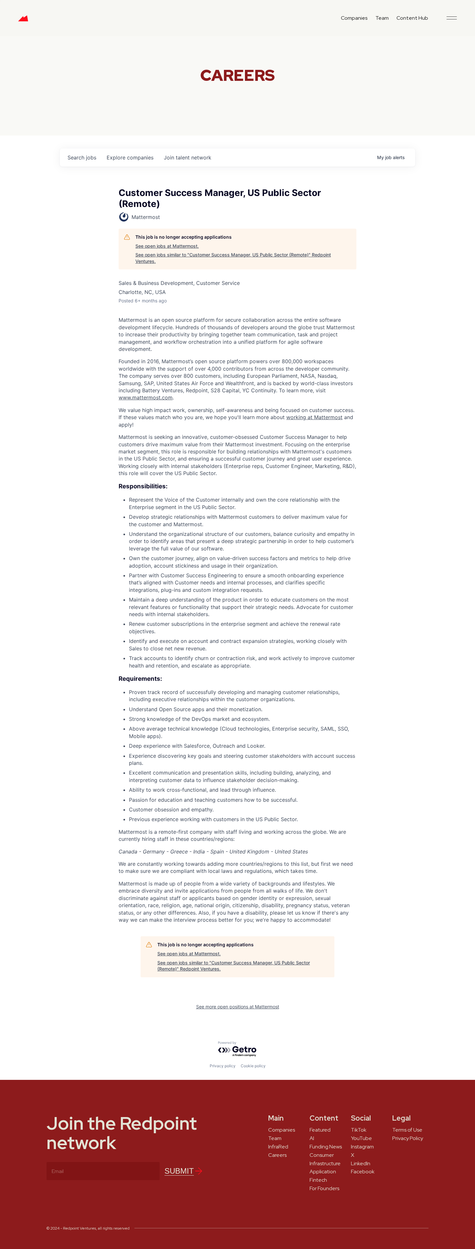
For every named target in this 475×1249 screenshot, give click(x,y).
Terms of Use (407, 1130)
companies (130, 157)
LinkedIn (360, 1163)
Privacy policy (223, 1065)
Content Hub (412, 18)
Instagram (362, 1147)
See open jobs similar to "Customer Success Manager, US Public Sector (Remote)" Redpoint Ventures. (233, 258)
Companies (354, 18)
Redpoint (23, 20)
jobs (82, 157)
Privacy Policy (407, 1138)
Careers (277, 1155)
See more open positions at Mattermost (237, 1006)
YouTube (361, 1138)
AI (312, 1138)
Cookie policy (253, 1065)
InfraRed (278, 1147)
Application (323, 1171)
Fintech (318, 1180)
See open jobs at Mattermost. (167, 246)
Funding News (326, 1147)
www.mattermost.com (146, 397)
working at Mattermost (314, 417)
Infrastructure (325, 1163)
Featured (320, 1130)
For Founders (324, 1188)
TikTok (358, 1130)
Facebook (363, 1171)
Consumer (322, 1155)
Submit (179, 1171)
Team (382, 18)
